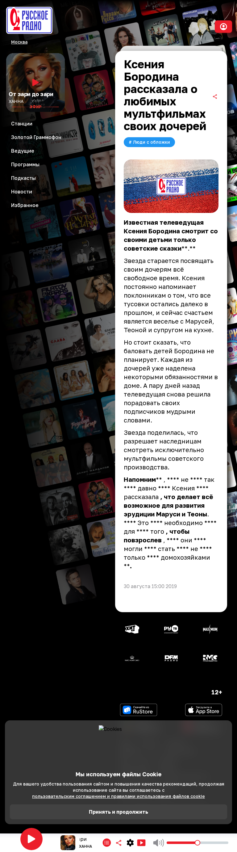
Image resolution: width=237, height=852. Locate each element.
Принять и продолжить (118, 812)
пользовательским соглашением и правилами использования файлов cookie (118, 796)
